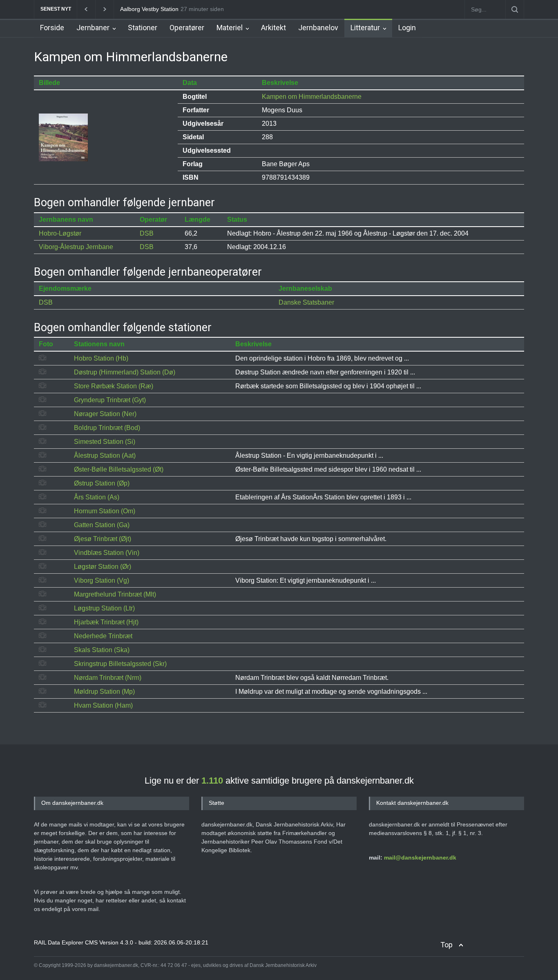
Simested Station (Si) (104, 441)
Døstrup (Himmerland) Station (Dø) (124, 372)
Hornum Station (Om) (104, 511)
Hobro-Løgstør (60, 233)
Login (407, 27)
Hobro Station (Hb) (101, 358)
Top (446, 944)
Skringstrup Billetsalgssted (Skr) (120, 663)
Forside (52, 27)
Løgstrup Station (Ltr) (104, 608)
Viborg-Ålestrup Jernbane (76, 246)
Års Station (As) (96, 497)
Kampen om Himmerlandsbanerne (312, 96)
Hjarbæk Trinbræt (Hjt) (106, 622)
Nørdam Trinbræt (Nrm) (107, 677)
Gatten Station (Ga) (101, 524)
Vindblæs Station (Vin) (106, 552)
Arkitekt (273, 27)
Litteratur (365, 27)
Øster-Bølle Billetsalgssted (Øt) (118, 469)
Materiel (230, 27)
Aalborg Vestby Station (149, 9)
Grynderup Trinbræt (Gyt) (110, 399)
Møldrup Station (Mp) (104, 691)
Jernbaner (92, 27)
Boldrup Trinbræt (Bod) (107, 427)
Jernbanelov (318, 27)
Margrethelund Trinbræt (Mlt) (115, 594)
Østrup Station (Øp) (101, 483)
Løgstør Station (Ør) (102, 566)
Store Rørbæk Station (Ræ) (113, 386)
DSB (147, 233)
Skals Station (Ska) (101, 649)
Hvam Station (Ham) (103, 705)
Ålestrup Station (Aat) (105, 455)
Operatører (187, 27)
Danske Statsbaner (306, 302)
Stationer (142, 27)
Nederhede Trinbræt (103, 636)
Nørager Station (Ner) (105, 413)
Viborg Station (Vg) (101, 580)
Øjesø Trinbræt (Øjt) (102, 538)
